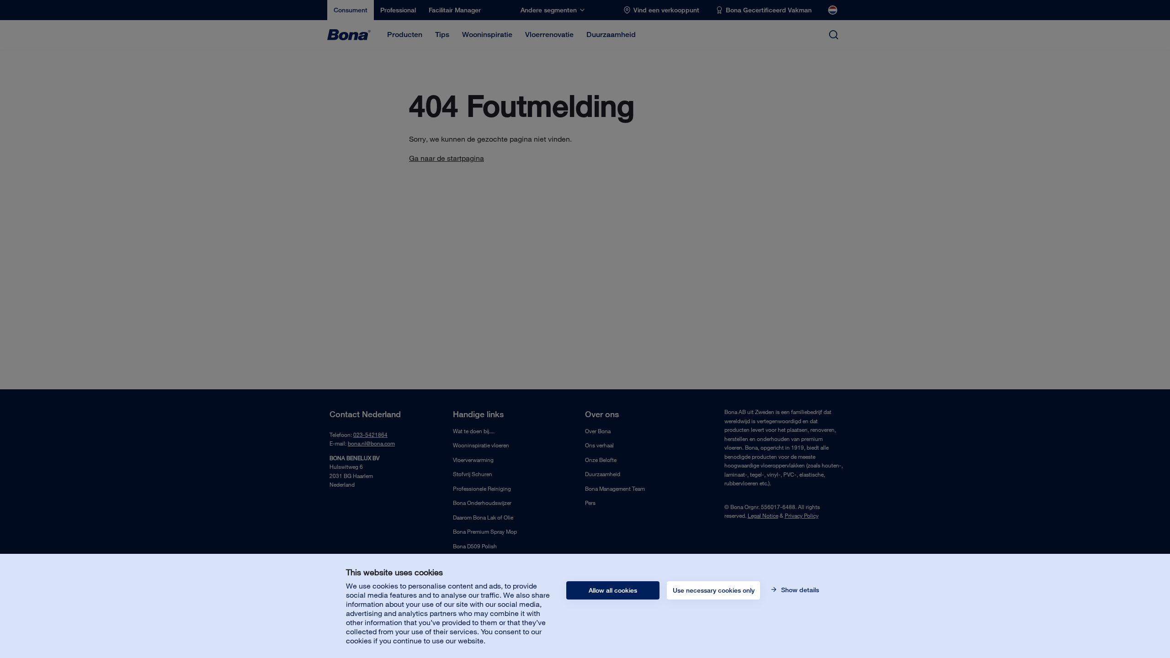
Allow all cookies (613, 590)
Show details (799, 590)
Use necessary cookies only (714, 590)
